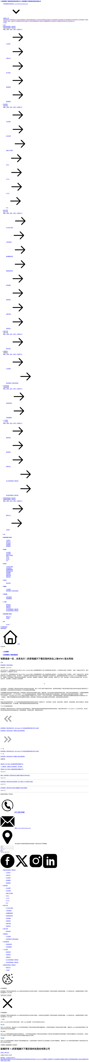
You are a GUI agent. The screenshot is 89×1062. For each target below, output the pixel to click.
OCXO (8, 193)
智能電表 (8, 328)
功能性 (4, 1031)
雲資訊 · (3, 1052)
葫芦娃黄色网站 (26, 1059)
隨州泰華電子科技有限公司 (72, 19)
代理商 (8, 529)
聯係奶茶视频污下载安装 (9, 498)
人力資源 (5, 420)
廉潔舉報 (8, 101)
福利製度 (8, 452)
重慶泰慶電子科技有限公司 (51, 21)
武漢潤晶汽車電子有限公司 (22, 21)
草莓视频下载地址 (64, 1059)
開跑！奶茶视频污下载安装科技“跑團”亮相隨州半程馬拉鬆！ (15, 775)
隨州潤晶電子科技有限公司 (10, 19)
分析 (3, 1024)
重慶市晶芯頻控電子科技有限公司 (66, 21)
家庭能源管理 (9, 270)
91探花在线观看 (82, 1059)
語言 (4, 621)
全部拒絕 (3, 1044)
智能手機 (8, 314)
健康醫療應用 (9, 256)
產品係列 (5, 104)
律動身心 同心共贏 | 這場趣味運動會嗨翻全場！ (12, 769)
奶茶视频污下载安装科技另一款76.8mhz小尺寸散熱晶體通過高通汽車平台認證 (20, 728)
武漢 (12, 1057)
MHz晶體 (8, 136)
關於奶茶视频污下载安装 (9, 26)
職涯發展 (8, 437)
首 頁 (4, 534)
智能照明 (8, 299)
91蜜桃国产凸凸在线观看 (53, 1059)
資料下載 (5, 331)
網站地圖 (3, 1059)
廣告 (3, 1038)
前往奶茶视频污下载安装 (12, 495)
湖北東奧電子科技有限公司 (58, 19)
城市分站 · (7, 1052)
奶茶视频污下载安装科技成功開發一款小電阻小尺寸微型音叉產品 (17, 781)
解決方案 (5, 210)
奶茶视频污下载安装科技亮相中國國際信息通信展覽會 (14, 787)
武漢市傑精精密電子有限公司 (36, 21)
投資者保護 (6, 385)
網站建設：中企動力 (6, 1057)
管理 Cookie (3, 995)
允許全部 (9, 995)
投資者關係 (9, 417)
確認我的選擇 (9, 1044)
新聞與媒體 (3, 628)
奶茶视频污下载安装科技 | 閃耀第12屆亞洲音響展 (13, 730)
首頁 (4, 25)
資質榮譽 (8, 87)
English (5, 22)
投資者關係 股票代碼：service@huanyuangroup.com (15, 3)
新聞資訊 (5, 351)
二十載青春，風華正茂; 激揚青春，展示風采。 (12, 766)
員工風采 (8, 72)
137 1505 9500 (19, 812)
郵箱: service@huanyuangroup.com (22, 828)
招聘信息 (8, 466)
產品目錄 (8, 348)
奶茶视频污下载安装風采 (12, 383)
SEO (14, 1057)
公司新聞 (8, 368)
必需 (3, 1019)
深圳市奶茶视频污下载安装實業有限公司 (27, 19)
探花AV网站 (7, 1060)
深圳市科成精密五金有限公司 (44, 19)
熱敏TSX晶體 (9, 150)
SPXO (7, 164)
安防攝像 (8, 285)
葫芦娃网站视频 (18, 1059)
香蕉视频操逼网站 (73, 1059)
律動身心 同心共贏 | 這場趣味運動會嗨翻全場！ (12, 764)
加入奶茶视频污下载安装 (12, 480)
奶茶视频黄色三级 (9, 1059)
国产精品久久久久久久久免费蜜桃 (38, 1059)
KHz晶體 (8, 121)
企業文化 (8, 58)
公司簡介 (8, 43)
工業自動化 (9, 242)
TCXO (8, 179)
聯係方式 (8, 515)
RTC (7, 207)
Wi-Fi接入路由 (9, 227)
